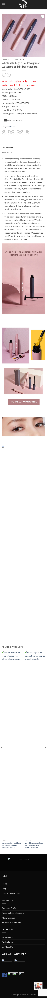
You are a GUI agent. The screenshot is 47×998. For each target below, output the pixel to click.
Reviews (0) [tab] (7, 152)
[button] (3, 4)
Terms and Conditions (11, 922)
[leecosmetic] (23, 4)
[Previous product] (9, 75)
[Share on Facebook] (9, 132)
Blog (4, 888)
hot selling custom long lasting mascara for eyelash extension (34, 845)
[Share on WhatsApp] (4, 132)
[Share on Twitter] (13, 132)
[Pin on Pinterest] (22, 132)
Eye (11, 59)
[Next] (44, 752)
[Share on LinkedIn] (27, 132)
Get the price (14, 120)
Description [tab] (7, 147)
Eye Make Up (7, 942)
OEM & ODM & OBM (11, 893)
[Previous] (2, 752)
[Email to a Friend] (18, 132)
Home (4, 59)
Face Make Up (8, 937)
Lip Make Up (7, 947)
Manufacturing (8, 918)
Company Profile (9, 908)
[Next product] (4, 75)
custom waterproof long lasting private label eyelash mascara (11, 845)
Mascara (19, 59)
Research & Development (13, 913)
